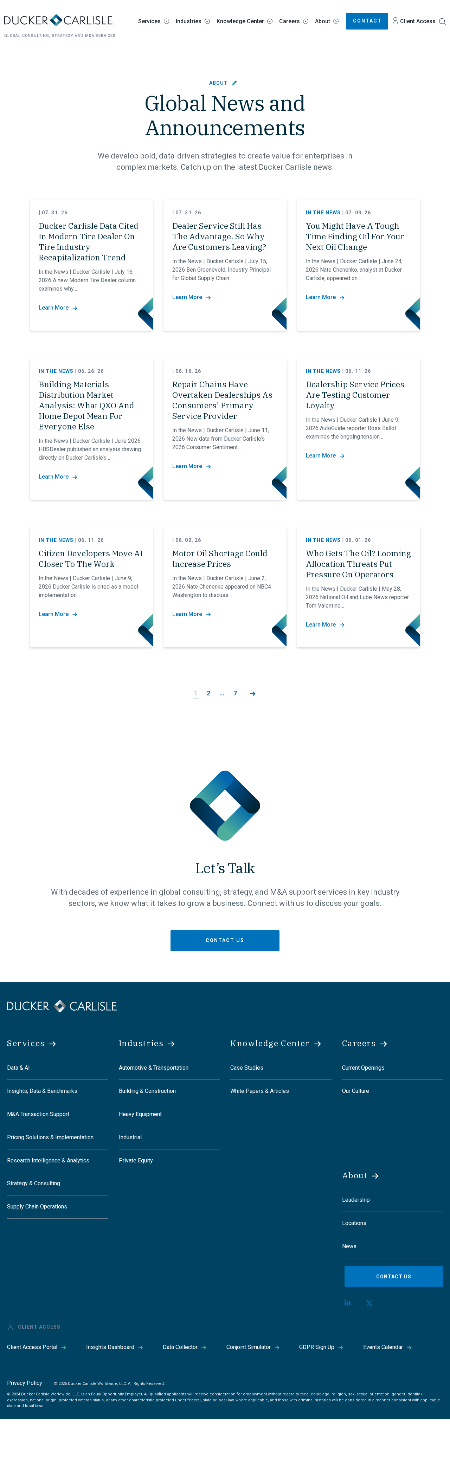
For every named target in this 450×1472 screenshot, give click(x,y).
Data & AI (18, 1067)
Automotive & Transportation (153, 1067)
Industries (188, 21)
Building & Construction (147, 1091)
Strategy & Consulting (33, 1183)
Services (149, 21)
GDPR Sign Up (316, 1347)
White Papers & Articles (259, 1091)
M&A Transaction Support (38, 1114)
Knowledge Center (240, 21)
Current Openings (363, 1067)
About (322, 21)
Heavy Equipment (140, 1114)
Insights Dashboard (110, 1347)
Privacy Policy (24, 1383)
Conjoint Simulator (248, 1347)
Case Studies (246, 1067)
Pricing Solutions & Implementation (50, 1137)
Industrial (130, 1137)
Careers (289, 21)
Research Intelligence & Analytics (48, 1160)
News (349, 1246)
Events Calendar (383, 1347)
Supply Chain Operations (37, 1206)
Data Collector (180, 1347)
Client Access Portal (32, 1347)
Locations (354, 1223)
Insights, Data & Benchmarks (42, 1091)
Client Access (418, 21)
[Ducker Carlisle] (62, 1006)
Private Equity (136, 1160)
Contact (367, 21)
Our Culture (355, 1091)
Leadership (356, 1200)
